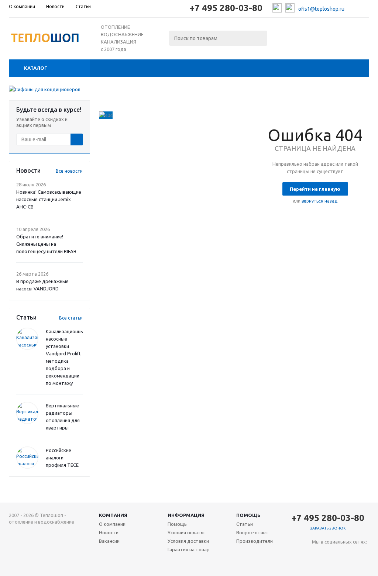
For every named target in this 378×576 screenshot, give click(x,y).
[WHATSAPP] (348, 554)
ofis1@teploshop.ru (321, 9)
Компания (113, 515)
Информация (186, 515)
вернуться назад (319, 201)
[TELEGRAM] (333, 554)
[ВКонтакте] (317, 554)
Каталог (35, 67)
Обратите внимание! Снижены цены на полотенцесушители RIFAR (46, 244)
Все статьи (71, 317)
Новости (108, 532)
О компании (112, 524)
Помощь (248, 515)
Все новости (69, 171)
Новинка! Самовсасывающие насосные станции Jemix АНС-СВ (48, 199)
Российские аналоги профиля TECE (62, 458)
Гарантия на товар (189, 549)
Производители (254, 541)
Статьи (244, 524)
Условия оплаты (186, 532)
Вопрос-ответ (252, 532)
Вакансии (109, 541)
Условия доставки (188, 541)
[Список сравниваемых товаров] (288, 36)
